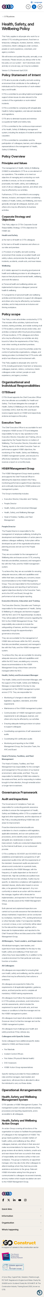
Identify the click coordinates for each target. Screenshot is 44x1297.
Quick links (22, 1209)
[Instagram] (25, 1200)
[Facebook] (3, 1200)
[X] (8, 1200)
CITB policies (9, 16)
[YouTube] (19, 1200)
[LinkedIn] (14, 1200)
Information (22, 1216)
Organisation (22, 1222)
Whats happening (22, 1229)
